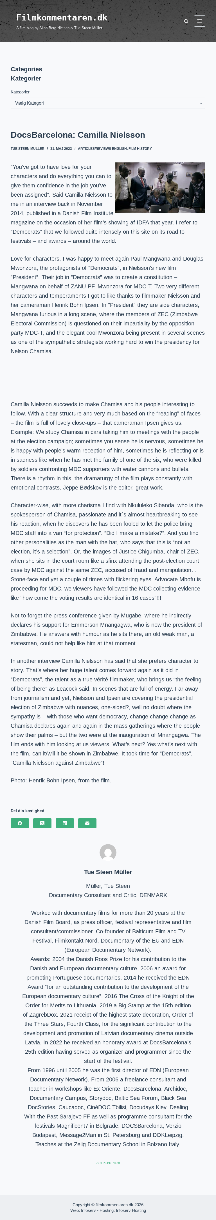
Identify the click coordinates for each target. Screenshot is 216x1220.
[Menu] (199, 21)
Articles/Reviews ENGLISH (102, 149)
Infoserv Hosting (131, 1210)
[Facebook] (20, 823)
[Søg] (186, 21)
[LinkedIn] (65, 823)
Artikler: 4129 (108, 1162)
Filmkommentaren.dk (61, 17)
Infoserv (88, 1210)
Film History (140, 149)
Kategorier (20, 91)
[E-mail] (87, 823)
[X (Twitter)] (42, 823)
